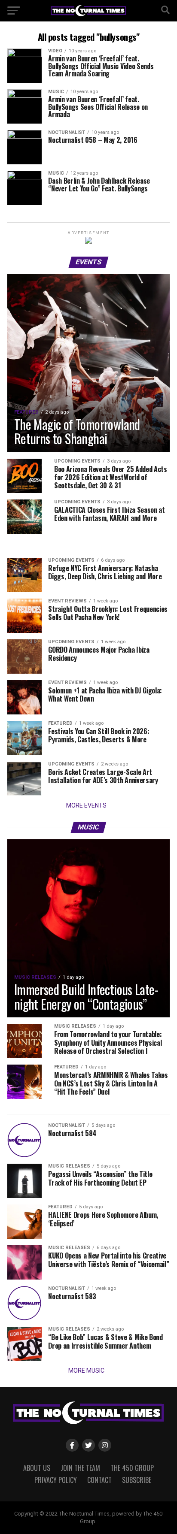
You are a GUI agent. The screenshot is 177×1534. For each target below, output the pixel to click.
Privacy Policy (55, 1480)
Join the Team (80, 1468)
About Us (36, 1468)
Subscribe (136, 1480)
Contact (99, 1480)
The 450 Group (132, 1468)
